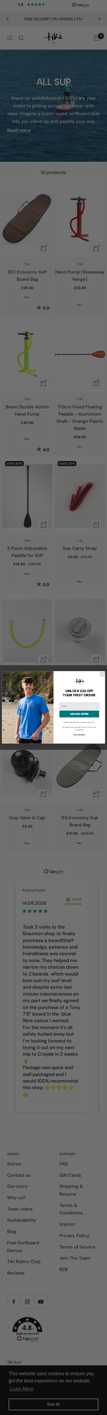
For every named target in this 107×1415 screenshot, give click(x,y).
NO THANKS (79, 734)
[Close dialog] (102, 674)
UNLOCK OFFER (79, 714)
